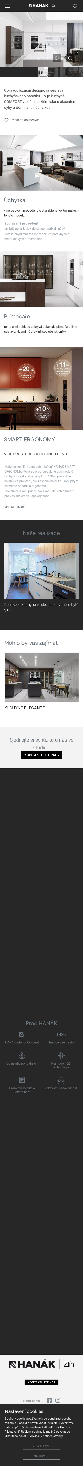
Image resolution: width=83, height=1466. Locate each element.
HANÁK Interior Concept (22, 1042)
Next (74, 675)
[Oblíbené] (75, 5)
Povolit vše (41, 1446)
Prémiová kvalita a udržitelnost (22, 1090)
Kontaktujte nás (41, 755)
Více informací (14, 507)
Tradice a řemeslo (61, 1042)
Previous (9, 675)
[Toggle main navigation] (7, 6)
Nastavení (41, 1456)
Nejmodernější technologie (61, 1065)
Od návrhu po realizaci (21, 1063)
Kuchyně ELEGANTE (24, 708)
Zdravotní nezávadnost (61, 1088)
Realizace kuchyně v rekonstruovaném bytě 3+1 (41, 607)
